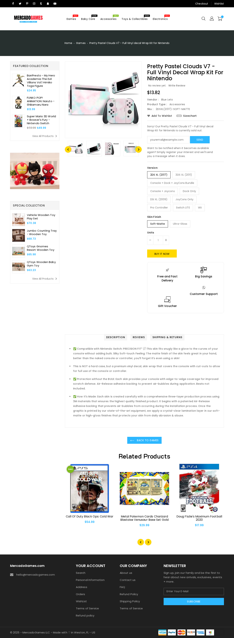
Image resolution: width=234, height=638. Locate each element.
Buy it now (161, 254)
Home (68, 43)
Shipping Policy (130, 601)
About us (126, 573)
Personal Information (90, 580)
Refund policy (85, 615)
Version (152, 168)
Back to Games (147, 440)
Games (81, 43)
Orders (80, 594)
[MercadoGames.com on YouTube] (55, 3)
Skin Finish (154, 217)
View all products (45, 136)
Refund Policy (129, 594)
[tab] (115, 337)
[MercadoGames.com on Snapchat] (48, 3)
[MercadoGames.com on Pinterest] (27, 3)
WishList (81, 601)
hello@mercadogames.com (35, 575)
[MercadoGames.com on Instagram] (34, 3)
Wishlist (219, 3)
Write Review (176, 85)
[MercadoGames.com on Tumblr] (41, 3)
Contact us (127, 580)
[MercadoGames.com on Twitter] (20, 3)
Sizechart (190, 116)
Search (81, 573)
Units (150, 232)
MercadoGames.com (27, 566)
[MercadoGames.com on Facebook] (13, 3)
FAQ (122, 587)
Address (81, 587)
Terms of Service (87, 608)
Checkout (201, 3)
